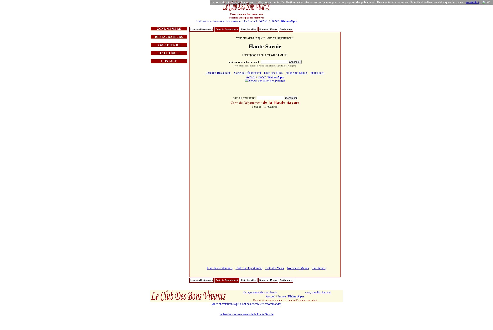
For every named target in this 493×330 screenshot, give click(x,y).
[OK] (486, 2)
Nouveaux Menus (268, 29)
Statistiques (286, 29)
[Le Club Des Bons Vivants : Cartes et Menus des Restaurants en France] (246, 10)
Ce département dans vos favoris (213, 21)
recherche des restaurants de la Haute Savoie (246, 314)
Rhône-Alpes (289, 21)
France (275, 21)
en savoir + (472, 2)
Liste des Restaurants (201, 29)
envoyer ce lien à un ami (244, 21)
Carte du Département (227, 29)
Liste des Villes (248, 29)
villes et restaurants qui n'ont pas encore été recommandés (246, 304)
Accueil (263, 21)
